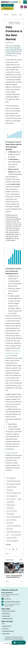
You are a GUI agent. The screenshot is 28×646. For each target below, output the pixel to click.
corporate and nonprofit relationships (14, 526)
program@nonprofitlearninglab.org (12, 601)
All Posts (6, 14)
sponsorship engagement (12, 540)
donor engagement (11, 478)
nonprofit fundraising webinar (13, 532)
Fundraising (13, 14)
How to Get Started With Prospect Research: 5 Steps (14, 576)
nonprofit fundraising (11, 487)
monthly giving (10, 508)
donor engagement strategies (13, 484)
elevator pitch (10, 528)
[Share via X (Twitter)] (9, 549)
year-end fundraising (11, 520)
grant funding (10, 523)
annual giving (10, 490)
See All (20, 559)
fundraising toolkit (11, 505)
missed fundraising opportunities (14, 517)
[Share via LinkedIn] (13, 549)
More (20, 14)
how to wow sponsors (12, 511)
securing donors (10, 502)
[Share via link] (17, 549)
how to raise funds (11, 499)
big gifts (19, 499)
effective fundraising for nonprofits (14, 493)
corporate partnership (12, 537)
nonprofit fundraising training (13, 481)
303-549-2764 (7, 598)
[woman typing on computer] (14, 567)
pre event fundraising (16, 535)
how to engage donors (12, 496)
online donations (10, 514)
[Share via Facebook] (6, 549)
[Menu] (25, 2)
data (8, 535)
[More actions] (21, 23)
